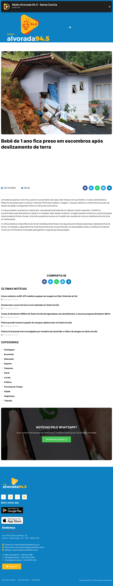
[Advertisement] (56, 167)
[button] (70, 27)
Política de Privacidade (8, 580)
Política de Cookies (23, 580)
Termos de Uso (35, 580)
